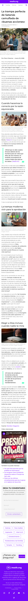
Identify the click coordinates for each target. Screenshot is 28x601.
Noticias (14, 5)
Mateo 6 (8, 140)
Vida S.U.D (19, 532)
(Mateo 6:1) (15, 161)
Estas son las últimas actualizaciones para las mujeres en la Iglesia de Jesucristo (14, 480)
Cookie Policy (14, 589)
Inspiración (21, 5)
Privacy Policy (17, 587)
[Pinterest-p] (14, 598)
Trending (7, 5)
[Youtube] (19, 593)
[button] (2, 5)
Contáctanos (8, 587)
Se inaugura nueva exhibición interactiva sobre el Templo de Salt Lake (14, 474)
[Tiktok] (14, 593)
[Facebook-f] (9, 593)
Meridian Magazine (13, 426)
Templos (9, 545)
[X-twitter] (23, 593)
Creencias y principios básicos (8, 24)
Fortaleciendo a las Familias (14, 540)
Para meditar (18, 528)
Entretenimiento (14, 536)
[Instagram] (4, 593)
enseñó (18, 367)
